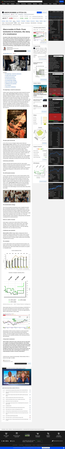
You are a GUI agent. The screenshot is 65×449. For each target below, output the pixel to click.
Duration (34, 29)
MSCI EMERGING (52, 31)
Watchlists (35, 3)
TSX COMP (51, 23)
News (8, 3)
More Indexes (56, 39)
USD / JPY (50, 139)
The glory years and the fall (10, 75)
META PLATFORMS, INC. (53, 64)
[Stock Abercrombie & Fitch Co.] (15, 53)
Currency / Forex (51, 124)
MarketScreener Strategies (17, 24)
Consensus (44, 159)
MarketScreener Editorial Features (7, 24)
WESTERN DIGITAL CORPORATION (55, 107)
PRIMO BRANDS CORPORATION (54, 65)
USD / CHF (50, 145)
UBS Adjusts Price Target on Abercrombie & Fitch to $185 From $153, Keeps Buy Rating (17, 395)
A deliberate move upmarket (10, 83)
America (58, 11)
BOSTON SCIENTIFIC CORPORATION (55, 80)
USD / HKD (50, 142)
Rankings (55, 3)
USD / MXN (50, 134)
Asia (61, 11)
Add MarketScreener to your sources (21, 363)
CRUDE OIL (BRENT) (52, 159)
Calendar (18, 3)
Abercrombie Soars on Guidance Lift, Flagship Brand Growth (14, 409)
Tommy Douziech (10, 47)
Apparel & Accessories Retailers (42, 56)
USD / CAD (50, 133)
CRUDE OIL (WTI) (51, 158)
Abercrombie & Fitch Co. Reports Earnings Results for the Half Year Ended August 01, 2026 (17, 420)
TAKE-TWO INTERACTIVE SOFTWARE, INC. (55, 82)
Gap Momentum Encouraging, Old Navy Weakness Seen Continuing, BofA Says (37, 16)
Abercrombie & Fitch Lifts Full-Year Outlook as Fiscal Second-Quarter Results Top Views (17, 413)
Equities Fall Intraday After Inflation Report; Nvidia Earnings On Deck (15, 407)
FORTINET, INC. (52, 105)
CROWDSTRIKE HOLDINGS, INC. (54, 76)
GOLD (50, 157)
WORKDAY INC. (52, 108)
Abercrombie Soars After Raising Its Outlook (12, 415)
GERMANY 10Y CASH (53, 192)
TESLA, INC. (51, 75)
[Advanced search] (41, 1)
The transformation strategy (10, 80)
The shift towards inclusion (10, 78)
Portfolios (29, 3)
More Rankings (56, 96)
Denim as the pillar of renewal (11, 82)
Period (42, 29)
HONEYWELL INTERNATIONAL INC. (55, 66)
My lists (56, 70)
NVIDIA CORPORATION (53, 60)
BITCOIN (51, 174)
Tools (50, 3)
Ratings (35, 115)
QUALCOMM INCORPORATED (54, 103)
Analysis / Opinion (37, 83)
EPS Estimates (36, 163)
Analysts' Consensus (37, 146)
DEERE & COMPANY (53, 79)
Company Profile (36, 46)
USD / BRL (50, 135)
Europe (54, 11)
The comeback (8, 85)
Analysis (12, 3)
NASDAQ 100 (52, 22)
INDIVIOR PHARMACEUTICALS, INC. (55, 63)
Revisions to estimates (43, 181)
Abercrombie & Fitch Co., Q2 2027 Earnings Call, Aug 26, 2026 (14, 417)
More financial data (43, 79)
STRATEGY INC (52, 104)
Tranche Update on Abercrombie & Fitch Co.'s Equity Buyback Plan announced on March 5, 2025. (17, 403)
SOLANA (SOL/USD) (52, 176)
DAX (50, 25)
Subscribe (61, 1)
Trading (40, 3)
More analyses (44, 111)
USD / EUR (50, 132)
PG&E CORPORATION (53, 85)
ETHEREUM (51, 175)
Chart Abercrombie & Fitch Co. (39, 27)
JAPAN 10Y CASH (52, 193)
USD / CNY (50, 138)
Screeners (45, 3)
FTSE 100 (51, 24)
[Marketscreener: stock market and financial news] (8, 1)
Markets (3, 3)
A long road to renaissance (10, 86)
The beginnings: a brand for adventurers (13, 73)
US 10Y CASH (52, 191)
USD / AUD (50, 140)
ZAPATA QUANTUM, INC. (53, 57)
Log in (57, 1)
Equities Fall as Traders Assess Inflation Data (12, 401)
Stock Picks (23, 3)
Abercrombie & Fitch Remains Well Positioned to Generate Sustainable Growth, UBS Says (37, 18)
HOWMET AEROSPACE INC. (54, 84)
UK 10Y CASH (52, 196)
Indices (51, 11)
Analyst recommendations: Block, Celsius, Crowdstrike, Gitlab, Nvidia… (15, 399)
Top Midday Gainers (8, 405)
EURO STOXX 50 (52, 28)
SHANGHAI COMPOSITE (53, 29)
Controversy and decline (10, 77)
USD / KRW (50, 141)
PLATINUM (50, 162)
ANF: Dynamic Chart (43, 42)
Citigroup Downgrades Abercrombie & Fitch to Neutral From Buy (14, 397)
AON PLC (51, 83)
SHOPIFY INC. (52, 111)
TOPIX (50, 30)
